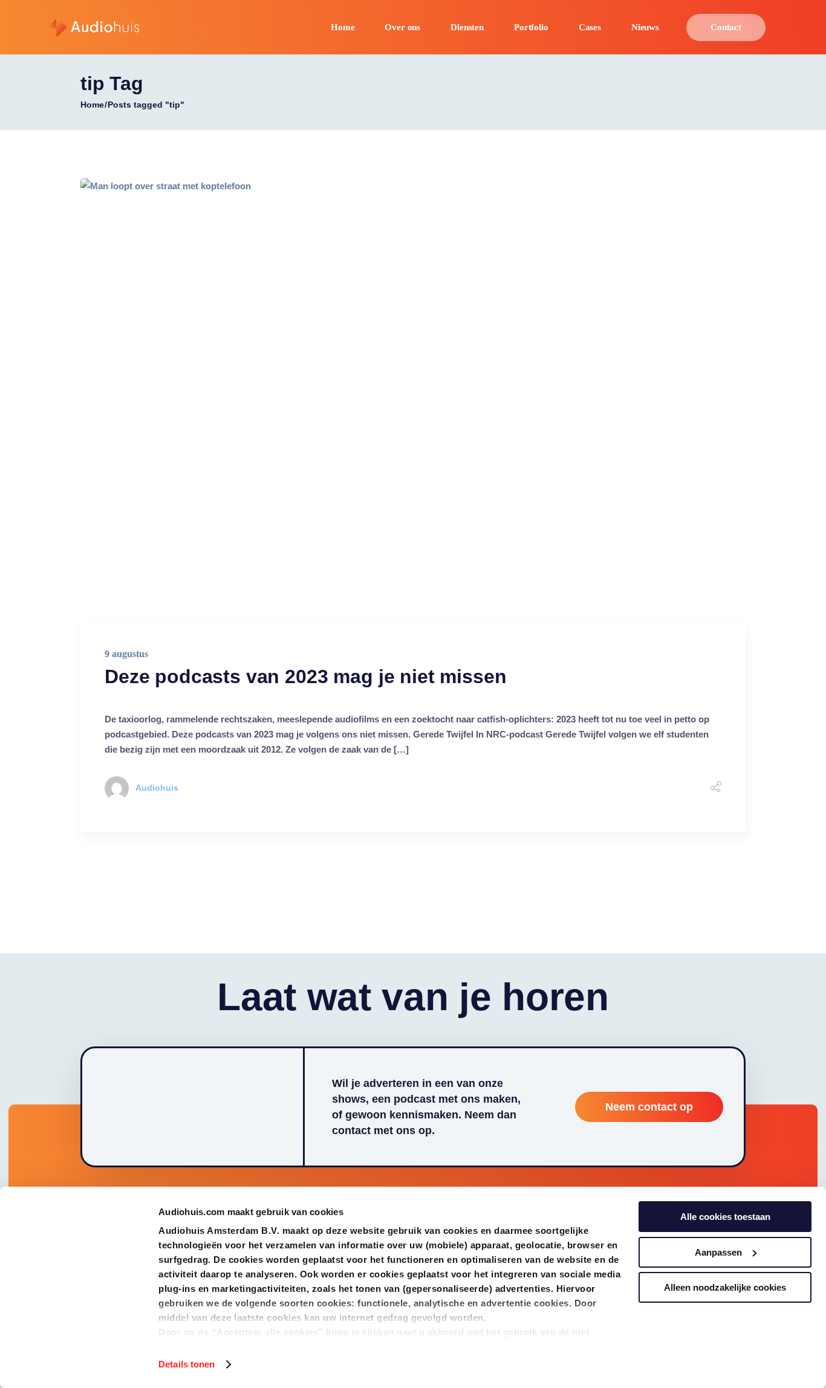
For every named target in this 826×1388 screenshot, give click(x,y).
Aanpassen (718, 1252)
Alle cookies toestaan (725, 1216)
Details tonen (186, 1364)
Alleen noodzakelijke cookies (725, 1287)
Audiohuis (156, 788)
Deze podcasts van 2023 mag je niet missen (305, 676)
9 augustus (126, 654)
